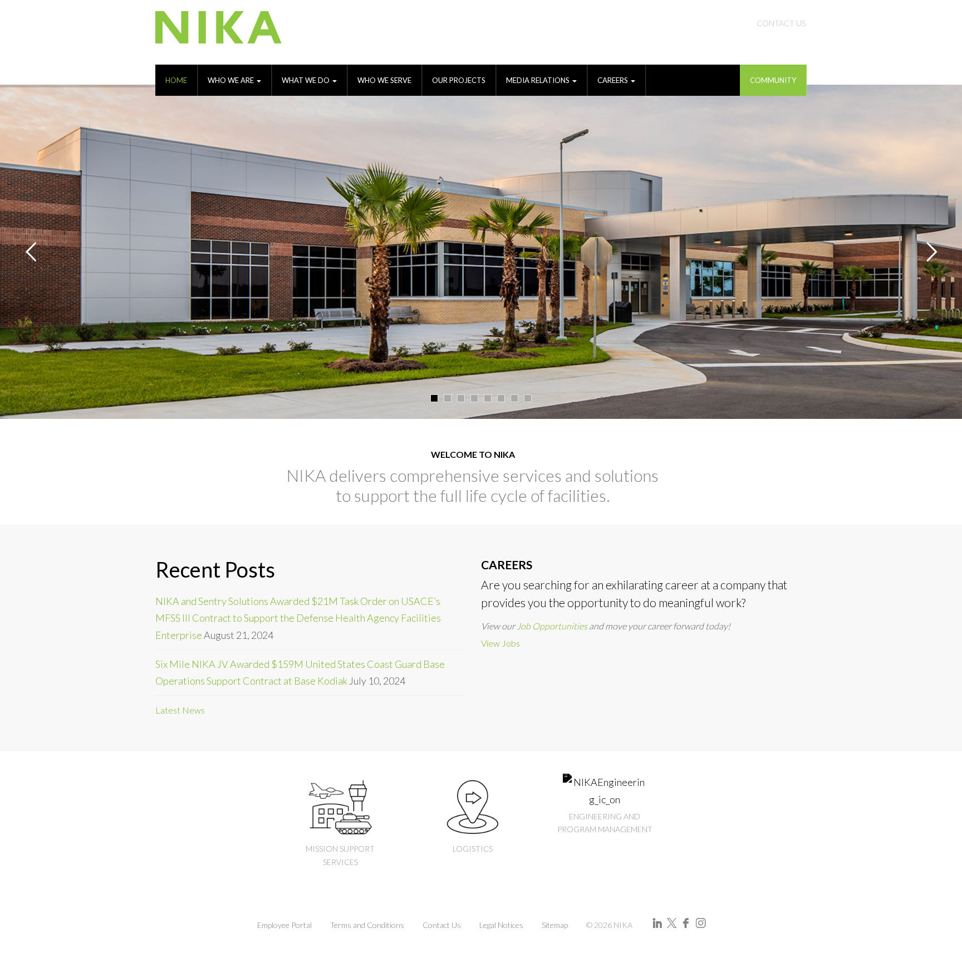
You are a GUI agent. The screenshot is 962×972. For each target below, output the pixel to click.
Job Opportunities (552, 626)
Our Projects (458, 80)
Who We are (232, 80)
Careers (613, 80)
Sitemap (555, 925)
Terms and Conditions (367, 925)
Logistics (473, 848)
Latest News (180, 710)
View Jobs (500, 643)
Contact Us (781, 23)
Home (176, 80)
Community (773, 80)
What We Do (306, 80)
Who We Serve (384, 80)
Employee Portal (284, 925)
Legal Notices (501, 925)
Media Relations (538, 80)
